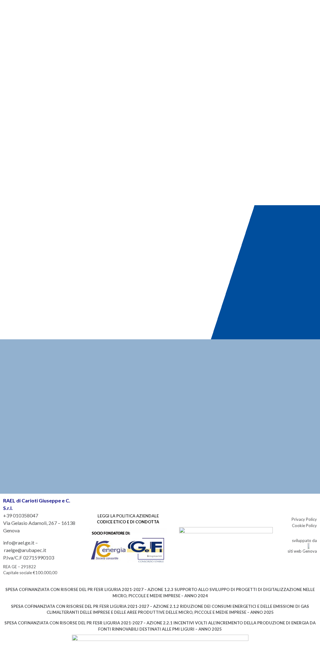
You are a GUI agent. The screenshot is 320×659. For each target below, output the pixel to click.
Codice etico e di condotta (128, 521)
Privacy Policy (304, 519)
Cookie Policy (304, 525)
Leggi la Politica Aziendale (128, 515)
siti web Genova (302, 551)
